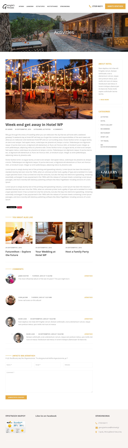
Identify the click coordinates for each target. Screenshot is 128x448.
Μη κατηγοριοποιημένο (109, 146)
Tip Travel (105, 141)
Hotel (103, 121)
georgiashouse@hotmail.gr (109, 427)
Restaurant (105, 133)
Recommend (105, 129)
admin (10, 129)
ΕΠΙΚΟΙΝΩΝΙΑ (65, 6)
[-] (8, 6)
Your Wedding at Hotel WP (46, 253)
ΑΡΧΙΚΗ (21, 6)
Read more (105, 100)
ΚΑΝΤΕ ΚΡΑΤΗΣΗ (115, 6)
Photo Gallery (106, 125)
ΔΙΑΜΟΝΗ (29, 6)
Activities (47, 129)
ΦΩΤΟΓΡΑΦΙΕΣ (52, 6)
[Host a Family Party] (79, 233)
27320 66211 (97, 6)
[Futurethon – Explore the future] (19, 233)
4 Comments (58, 129)
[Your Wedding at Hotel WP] (49, 233)
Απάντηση (88, 276)
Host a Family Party (77, 251)
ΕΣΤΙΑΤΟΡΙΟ (40, 6)
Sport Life (104, 137)
